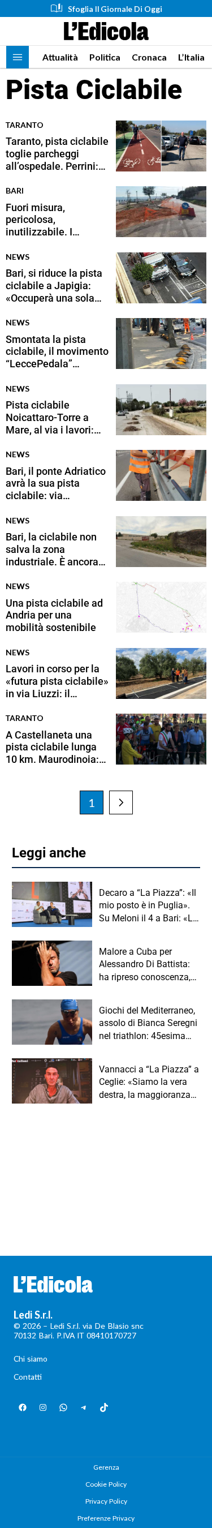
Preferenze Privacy (106, 1518)
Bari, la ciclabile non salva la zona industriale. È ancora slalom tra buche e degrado (52, 549)
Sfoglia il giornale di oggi (115, 9)
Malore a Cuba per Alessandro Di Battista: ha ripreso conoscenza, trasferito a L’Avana (145, 965)
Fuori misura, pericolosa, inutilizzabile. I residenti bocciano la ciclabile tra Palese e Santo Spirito (53, 219)
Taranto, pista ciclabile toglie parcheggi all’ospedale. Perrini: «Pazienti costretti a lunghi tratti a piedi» (57, 153)
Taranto (25, 125)
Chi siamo (30, 1358)
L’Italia (191, 56)
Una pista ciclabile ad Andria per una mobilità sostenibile (54, 615)
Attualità (60, 56)
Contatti (28, 1376)
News (17, 256)
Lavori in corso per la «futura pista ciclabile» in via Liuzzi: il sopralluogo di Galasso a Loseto (57, 681)
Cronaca (149, 56)
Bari (15, 190)
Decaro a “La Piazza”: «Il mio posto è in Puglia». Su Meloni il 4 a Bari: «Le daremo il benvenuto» (148, 906)
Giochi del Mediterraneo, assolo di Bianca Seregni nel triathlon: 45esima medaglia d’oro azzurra (148, 1023)
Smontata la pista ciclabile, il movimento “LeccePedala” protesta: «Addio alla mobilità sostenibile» (57, 351)
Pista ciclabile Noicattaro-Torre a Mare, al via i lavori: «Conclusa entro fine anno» (52, 417)
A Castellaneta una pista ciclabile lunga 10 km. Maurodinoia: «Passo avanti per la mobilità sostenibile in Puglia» (56, 747)
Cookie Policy (106, 1484)
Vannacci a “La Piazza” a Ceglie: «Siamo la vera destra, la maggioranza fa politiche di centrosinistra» (149, 1082)
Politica (104, 56)
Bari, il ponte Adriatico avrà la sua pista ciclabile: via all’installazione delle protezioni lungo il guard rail (56, 483)
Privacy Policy (106, 1501)
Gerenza (106, 1467)
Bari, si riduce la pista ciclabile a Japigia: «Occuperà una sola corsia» (54, 285)
